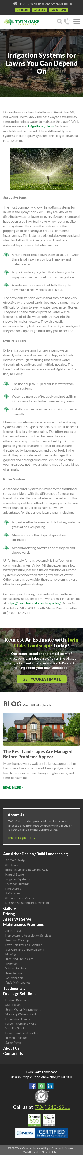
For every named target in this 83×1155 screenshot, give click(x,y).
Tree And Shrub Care (19, 959)
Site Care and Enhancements (24, 949)
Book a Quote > (21, 838)
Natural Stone (14, 874)
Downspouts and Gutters (22, 1033)
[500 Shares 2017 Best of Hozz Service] (41, 1120)
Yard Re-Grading (16, 1028)
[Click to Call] (67, 22)
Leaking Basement (17, 1000)
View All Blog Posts (37, 705)
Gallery (39, 9)
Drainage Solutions (19, 993)
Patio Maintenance (17, 982)
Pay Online (58, 9)
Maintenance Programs (23, 924)
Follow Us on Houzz (41, 1086)
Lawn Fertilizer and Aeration (23, 944)
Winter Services (16, 968)
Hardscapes (13, 888)
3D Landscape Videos (19, 898)
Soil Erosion (13, 1005)
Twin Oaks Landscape (41, 1072)
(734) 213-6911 (52, 1107)
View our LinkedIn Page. (50, 1086)
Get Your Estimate (41, 679)
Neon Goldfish (50, 1152)
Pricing (9, 914)
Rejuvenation (14, 978)
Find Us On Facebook (32, 1086)
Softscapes (12, 893)
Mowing (10, 954)
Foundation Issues (17, 1019)
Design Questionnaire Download (27, 902)
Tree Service (13, 973)
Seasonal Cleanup (17, 940)
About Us (11, 1048)
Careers (22, 9)
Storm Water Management (23, 1009)
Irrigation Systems (17, 879)
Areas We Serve (17, 919)
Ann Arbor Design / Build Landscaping (35, 854)
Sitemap (69, 1148)
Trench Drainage (16, 1037)
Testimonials (14, 988)
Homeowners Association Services (28, 935)
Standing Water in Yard (20, 1014)
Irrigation (11, 963)
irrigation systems (41, 126)
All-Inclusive (13, 930)
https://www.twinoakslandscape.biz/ (33, 603)
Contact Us (13, 1053)
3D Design (12, 865)
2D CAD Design (15, 860)
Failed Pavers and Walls (20, 1023)
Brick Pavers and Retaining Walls (26, 869)
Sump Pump (13, 1042)
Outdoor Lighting (17, 883)
